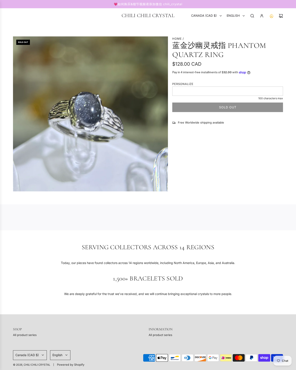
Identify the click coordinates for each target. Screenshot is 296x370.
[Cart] (281, 16)
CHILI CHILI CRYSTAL (148, 16)
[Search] (252, 16)
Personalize (183, 84)
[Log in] (262, 16)
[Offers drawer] (271, 16)
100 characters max (270, 98)
